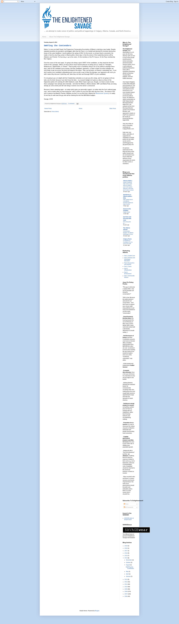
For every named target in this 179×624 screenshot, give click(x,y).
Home (44, 36)
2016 (126, 553)
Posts (126, 504)
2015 (126, 555)
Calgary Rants (127, 239)
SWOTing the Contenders (57, 45)
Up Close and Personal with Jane (127, 218)
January (128, 576)
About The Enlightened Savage (59, 36)
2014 (126, 558)
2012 (126, 582)
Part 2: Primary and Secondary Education (129, 259)
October (128, 562)
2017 (126, 550)
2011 (126, 584)
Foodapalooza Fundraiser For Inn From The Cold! (128, 242)
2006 (126, 596)
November (129, 560)
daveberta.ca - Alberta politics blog (127, 196)
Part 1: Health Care (129, 255)
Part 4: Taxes (127, 266)
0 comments (71, 103)
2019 (126, 546)
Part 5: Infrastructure (128, 269)
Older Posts (112, 108)
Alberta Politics (127, 181)
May (127, 571)
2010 (126, 586)
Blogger (97, 610)
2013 (126, 579)
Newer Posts (48, 108)
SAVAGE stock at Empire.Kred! (129, 518)
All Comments (129, 507)
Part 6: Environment (127, 273)
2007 (126, 594)
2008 (126, 591)
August (128, 565)
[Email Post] (77, 103)
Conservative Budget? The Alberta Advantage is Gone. (128, 233)
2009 (126, 589)
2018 (126, 548)
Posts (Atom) (55, 111)
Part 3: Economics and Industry (129, 263)
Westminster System (102, 93)
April (127, 574)
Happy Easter (126, 212)
